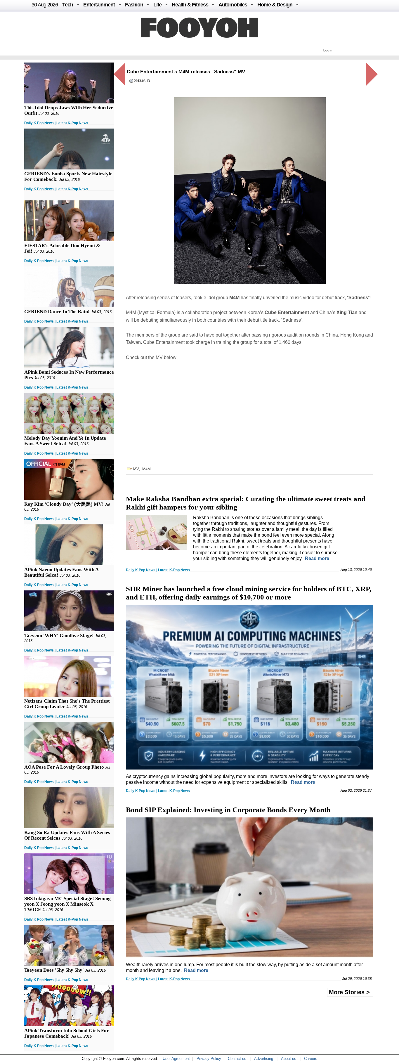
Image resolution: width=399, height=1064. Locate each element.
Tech (67, 5)
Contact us (237, 1058)
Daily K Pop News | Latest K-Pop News (56, 123)
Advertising (263, 1058)
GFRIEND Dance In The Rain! (57, 311)
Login (327, 50)
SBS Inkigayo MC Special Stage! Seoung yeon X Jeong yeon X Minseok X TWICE (67, 904)
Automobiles (232, 5)
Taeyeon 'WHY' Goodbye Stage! (59, 635)
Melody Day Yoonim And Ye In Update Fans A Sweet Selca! (65, 440)
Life (157, 5)
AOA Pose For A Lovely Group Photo (64, 767)
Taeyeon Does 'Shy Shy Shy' (54, 970)
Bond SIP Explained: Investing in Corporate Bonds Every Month (228, 810)
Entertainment (99, 5)
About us (288, 1058)
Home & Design (274, 5)
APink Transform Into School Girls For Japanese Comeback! (66, 1033)
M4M (146, 469)
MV (136, 469)
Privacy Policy (209, 1058)
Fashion (134, 5)
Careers (310, 1058)
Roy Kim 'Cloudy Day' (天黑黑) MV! (64, 504)
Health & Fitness (190, 5)
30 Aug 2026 (45, 5)
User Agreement (176, 1058)
